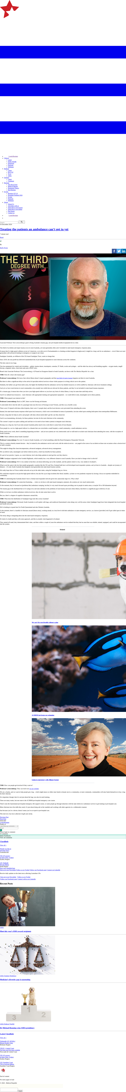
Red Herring (12, 190)
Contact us (11, 213)
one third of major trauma (64, 378)
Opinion (6, 177)
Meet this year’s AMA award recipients (15, 931)
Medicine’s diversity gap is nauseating (15, 980)
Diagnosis (11, 163)
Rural (1, 237)
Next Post (3, 819)
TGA (9, 174)
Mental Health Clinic (6, 1043)
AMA (10, 176)
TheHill (11, 1024)
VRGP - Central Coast (7, 1048)
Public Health (12, 161)
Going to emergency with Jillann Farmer (45, 780)
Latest (10, 160)
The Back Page (12, 184)
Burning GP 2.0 (13, 193)
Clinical (6, 158)
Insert (20, 1091)
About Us (11, 204)
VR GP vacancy (5, 856)
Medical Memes (13, 186)
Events (6, 192)
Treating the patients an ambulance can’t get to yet (34, 229)
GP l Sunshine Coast (6, 1062)
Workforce (13, 976)
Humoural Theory (13, 188)
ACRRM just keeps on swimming (43, 715)
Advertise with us (13, 206)
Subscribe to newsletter (15, 209)
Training (7, 976)
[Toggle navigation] (2, 26)
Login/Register (13, 156)
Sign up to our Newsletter (8, 870)
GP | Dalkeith (4, 863)
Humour (6, 183)
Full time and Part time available (10, 1050)
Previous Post (4, 817)
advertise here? (4, 850)
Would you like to (5, 849)
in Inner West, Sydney (7, 857)
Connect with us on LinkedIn (26, 879)
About (6, 202)
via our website (34, 789)
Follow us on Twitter (22, 870)
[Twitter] (119, 251)
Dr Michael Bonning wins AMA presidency (17, 1028)
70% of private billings (7, 1064)
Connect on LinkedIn (53, 870)
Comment (11, 181)
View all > (3, 845)
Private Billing (4, 865)
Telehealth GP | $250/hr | (7, 1041)
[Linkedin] (123, 251)
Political (6, 169)
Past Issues (11, 211)
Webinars (11, 167)
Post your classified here (7, 868)
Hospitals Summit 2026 (15, 195)
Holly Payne (4, 248)
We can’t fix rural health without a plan (45, 622)
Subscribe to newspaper (15, 207)
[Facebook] (114, 251)
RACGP (10, 172)
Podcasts (10, 165)
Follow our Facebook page (38, 870)
